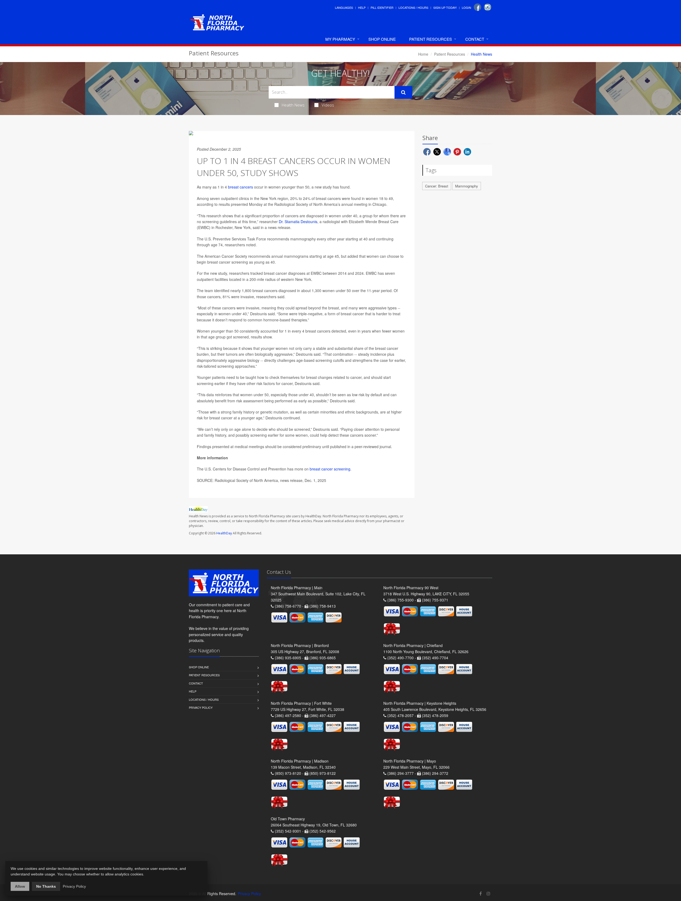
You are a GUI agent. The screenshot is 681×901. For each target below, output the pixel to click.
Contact (474, 39)
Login (466, 7)
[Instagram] (487, 7)
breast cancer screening (330, 469)
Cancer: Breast (436, 186)
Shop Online (382, 39)
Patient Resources (430, 39)
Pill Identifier (382, 7)
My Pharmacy (340, 39)
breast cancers (240, 187)
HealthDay (224, 533)
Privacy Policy (201, 707)
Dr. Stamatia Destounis (298, 221)
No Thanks (46, 886)
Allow (20, 886)
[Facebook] (477, 7)
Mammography (466, 186)
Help (362, 7)
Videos (328, 105)
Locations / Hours (413, 7)
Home (423, 54)
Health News (293, 105)
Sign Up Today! (445, 7)
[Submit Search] (403, 92)
